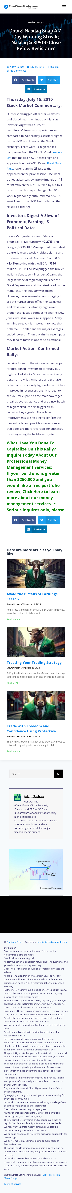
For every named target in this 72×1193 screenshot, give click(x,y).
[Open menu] (64, 6)
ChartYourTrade (15, 942)
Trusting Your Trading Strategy (34, 662)
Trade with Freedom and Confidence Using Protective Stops (31, 731)
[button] (24, 80)
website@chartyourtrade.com (52, 942)
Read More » (13, 619)
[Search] (58, 774)
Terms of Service (12, 1183)
